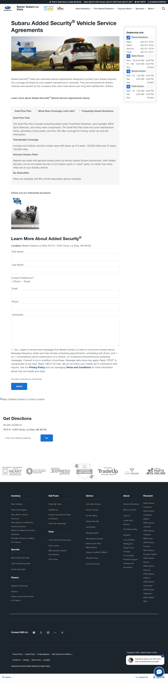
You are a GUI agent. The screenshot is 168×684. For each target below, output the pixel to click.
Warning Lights (92, 533)
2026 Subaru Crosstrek (148, 505)
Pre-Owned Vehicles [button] (103, 9)
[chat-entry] (159, 672)
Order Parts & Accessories (60, 540)
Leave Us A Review (128, 522)
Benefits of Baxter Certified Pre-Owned (22, 540)
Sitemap (26, 660)
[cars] (55, 633)
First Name (18, 251)
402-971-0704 (147, 42)
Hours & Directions (131, 504)
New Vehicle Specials (20, 558)
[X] (41, 633)
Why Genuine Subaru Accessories (58, 552)
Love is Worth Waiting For (129, 542)
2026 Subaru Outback (148, 525)
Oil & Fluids (90, 527)
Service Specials (18, 569)
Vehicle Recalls (92, 521)
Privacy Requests (43, 654)
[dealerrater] (62, 633)
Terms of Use (36, 660)
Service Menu (92, 515)
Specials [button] (139, 9)
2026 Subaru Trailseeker (148, 591)
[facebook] (34, 633)
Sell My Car (53, 510)
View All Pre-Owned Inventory (19, 516)
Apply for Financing (19, 586)
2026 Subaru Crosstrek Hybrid (148, 515)
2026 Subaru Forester (148, 544)
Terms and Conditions (78, 367)
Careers (126, 515)
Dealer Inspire (45, 666)
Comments (17, 314)
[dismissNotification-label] (162, 655)
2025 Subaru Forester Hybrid (150, 552)
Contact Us (16, 660)
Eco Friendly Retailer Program (130, 557)
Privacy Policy (37, 367)
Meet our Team (129, 510)
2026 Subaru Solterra (148, 576)
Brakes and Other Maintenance (93, 545)
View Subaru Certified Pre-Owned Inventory (22, 524)
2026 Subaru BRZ (148, 599)
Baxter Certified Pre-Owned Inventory (23, 532)
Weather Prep (92, 558)
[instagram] (48, 633)
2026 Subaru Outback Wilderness (148, 534)
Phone (17, 281)
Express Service (93, 564)
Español (126, 535)
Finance (14, 591)
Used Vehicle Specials (20, 563)
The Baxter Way (130, 529)
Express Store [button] (124, 9)
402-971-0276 (147, 48)
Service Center (92, 510)
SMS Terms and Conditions (61, 654)
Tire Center (53, 559)
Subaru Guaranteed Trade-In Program (22, 598)
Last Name (18, 264)
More (150, 9)
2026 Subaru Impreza (148, 568)
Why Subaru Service (94, 538)
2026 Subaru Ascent (148, 560)
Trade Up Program (19, 510)
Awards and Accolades (128, 565)
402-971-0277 (147, 52)
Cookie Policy (30, 654)
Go (46, 438)
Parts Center (54, 546)
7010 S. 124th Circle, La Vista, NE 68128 (66, 2)
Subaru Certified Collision (96, 552)
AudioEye (46, 660)
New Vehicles (17, 504)
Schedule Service (93, 504)
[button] (163, 8)
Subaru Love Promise (128, 549)
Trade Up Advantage (57, 523)
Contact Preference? (22, 278)
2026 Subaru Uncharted (148, 584)
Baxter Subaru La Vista (149, 652)
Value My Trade (55, 504)
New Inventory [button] (82, 9)
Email (27, 281)
